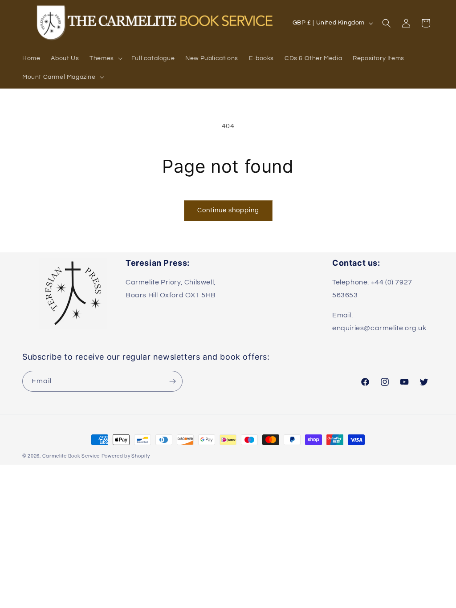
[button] (105, 58)
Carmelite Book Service (71, 456)
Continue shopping (228, 210)
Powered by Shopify (126, 456)
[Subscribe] (172, 381)
